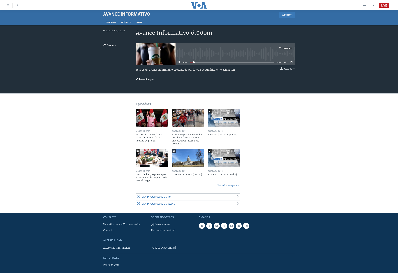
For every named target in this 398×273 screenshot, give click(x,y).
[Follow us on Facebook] (202, 226)
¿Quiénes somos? (160, 224)
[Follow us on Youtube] (217, 226)
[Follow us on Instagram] (246, 226)
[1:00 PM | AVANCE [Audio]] (224, 158)
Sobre (139, 22)
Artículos (126, 22)
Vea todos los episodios (229, 185)
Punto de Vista (111, 265)
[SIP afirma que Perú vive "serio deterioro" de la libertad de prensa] (152, 118)
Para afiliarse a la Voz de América (121, 224)
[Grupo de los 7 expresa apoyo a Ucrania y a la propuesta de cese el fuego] (152, 158)
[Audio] (374, 5)
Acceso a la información (116, 247)
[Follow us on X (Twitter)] (209, 226)
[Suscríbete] (239, 226)
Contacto (108, 230)
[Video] (364, 5)
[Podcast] (231, 226)
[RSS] (224, 226)
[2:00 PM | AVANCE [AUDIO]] (188, 158)
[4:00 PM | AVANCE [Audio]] (224, 118)
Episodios (111, 22)
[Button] (109, 46)
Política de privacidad (163, 230)
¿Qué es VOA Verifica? (164, 247)
